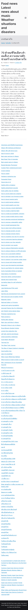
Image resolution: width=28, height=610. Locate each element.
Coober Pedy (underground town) (11, 168)
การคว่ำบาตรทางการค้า (8, 370)
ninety (7, 65)
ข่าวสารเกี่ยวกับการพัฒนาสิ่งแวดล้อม (11, 402)
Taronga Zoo (5, 342)
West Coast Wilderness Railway (10, 357)
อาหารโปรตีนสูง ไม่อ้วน (8, 498)
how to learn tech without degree (11, 228)
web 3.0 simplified (6, 354)
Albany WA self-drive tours (9, 150)
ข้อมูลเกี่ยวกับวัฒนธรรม (8, 379)
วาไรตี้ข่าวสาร (5, 478)
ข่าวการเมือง (4, 390)
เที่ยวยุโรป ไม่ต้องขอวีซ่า (8, 518)
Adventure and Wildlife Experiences (12, 145)
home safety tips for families (10, 191)
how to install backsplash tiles (10, 225)
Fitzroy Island (5, 173)
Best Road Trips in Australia (9, 159)
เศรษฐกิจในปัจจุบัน (6, 529)
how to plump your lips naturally (11, 242)
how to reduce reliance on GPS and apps (13, 251)
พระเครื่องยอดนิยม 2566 (8, 458)
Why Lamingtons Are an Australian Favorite (11, 364)
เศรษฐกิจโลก (5, 526)
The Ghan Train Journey (8, 345)
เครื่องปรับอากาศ (6, 504)
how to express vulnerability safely (11, 222)
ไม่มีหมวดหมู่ (5, 555)
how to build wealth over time (10, 205)
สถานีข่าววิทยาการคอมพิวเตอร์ (10, 481)
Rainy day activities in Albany (10, 322)
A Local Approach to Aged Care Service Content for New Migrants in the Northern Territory (13, 563)
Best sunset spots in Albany (9, 162)
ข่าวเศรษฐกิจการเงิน (7, 433)
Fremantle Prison (6, 179)
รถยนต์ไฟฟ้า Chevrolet (7, 470)
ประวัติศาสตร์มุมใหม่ (7, 453)
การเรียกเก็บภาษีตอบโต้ (7, 376)
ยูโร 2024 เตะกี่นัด (6, 467)
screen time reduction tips (9, 331)
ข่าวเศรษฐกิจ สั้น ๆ (6, 424)
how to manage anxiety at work (10, 231)
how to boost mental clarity (9, 199)
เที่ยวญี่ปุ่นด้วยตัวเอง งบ (7, 512)
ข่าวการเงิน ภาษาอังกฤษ (8, 385)
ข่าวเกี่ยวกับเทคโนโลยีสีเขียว (9, 418)
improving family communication (11, 276)
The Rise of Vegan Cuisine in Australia (12, 348)
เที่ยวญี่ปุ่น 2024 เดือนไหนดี (9, 509)
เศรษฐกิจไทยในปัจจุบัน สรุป (8, 535)
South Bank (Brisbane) (8, 339)
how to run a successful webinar (11, 253)
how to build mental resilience (10, 202)
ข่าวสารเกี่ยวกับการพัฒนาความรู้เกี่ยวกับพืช (13, 396)
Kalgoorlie (4, 285)
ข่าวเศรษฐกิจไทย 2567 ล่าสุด (9, 441)
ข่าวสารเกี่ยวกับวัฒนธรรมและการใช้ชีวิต (12, 407)
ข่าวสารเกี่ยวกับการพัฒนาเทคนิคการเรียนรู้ (13, 405)
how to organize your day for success (12, 236)
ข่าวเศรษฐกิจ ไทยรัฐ (7, 430)
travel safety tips (6, 351)
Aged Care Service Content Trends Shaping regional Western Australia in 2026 (12, 585)
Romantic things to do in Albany (11, 325)
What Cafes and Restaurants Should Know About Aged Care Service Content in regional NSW (14, 592)
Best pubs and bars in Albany (10, 156)
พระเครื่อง (4, 456)
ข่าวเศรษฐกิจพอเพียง (7, 435)
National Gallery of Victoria (9, 302)
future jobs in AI (6, 182)
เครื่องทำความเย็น (6, 501)
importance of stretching (8, 274)
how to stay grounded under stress (11, 256)
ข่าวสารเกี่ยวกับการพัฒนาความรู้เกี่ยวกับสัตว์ (13, 399)
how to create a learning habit (10, 211)
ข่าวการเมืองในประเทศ (7, 393)
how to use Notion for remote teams (12, 268)
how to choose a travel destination (11, 208)
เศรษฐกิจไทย (4, 532)
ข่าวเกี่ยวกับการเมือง (7, 415)
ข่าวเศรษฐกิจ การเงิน (7, 421)
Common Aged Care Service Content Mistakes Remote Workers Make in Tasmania (12, 570)
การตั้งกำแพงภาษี (6, 373)
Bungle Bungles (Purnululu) (9, 165)
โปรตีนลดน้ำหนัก (6, 544)
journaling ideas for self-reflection (11, 282)
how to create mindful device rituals (12, 216)
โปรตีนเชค (4, 546)
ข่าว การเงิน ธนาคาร (7, 382)
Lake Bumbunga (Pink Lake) (9, 288)
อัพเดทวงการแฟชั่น (6, 492)
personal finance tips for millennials (12, 308)
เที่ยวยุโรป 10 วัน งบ (6, 515)
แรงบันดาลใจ (18, 62)
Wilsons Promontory (7, 367)
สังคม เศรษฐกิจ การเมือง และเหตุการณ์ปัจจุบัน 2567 (12, 485)
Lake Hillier (4, 291)
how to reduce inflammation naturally (12, 248)
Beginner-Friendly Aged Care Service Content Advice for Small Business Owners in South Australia (12, 578)
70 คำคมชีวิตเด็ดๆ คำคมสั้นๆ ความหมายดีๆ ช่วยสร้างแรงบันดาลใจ (13, 56)
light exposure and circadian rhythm (12, 296)
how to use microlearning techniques (12, 265)
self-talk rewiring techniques (9, 334)
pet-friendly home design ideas (10, 311)
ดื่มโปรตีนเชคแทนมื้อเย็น (8, 444)
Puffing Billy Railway (7, 319)
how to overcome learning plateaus (11, 239)
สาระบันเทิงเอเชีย (6, 489)
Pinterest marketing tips (8, 314)
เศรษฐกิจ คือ (4, 521)
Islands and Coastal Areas (9, 279)
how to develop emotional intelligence (12, 219)
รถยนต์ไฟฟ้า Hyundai (7, 473)
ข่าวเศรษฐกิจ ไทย (6, 427)
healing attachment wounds (9, 188)
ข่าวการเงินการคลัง (6, 387)
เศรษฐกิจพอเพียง (5, 524)
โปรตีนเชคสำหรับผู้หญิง (7, 549)
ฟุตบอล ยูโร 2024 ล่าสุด (8, 461)
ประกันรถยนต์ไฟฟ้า (6, 450)
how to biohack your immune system (12, 196)
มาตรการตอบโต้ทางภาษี (8, 464)
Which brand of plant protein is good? (12, 359)
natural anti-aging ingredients (10, 305)
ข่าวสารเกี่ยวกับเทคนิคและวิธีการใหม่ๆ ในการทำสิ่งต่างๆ (13, 412)
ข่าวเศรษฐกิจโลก (6, 438)
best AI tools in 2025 (7, 153)
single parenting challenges (9, 336)
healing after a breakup (8, 185)
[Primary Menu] (25, 18)
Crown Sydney (5, 170)
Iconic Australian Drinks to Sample (11, 271)
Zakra (10, 607)
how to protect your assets (9, 245)
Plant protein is (5, 316)
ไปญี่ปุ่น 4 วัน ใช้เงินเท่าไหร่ (9, 552)
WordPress (17, 607)
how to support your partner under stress (13, 259)
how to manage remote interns (10, 233)
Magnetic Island (6, 299)
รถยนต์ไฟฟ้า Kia (5, 476)
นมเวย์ (3, 447)
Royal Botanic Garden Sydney (10, 328)
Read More (4, 135)
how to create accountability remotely (12, 213)
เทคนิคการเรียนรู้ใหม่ (7, 506)
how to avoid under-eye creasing (11, 193)
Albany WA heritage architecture (11, 148)
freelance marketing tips (8, 176)
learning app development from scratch (13, 294)
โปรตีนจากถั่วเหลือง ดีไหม (8, 541)
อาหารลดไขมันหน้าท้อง (8, 495)
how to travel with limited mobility (11, 262)
